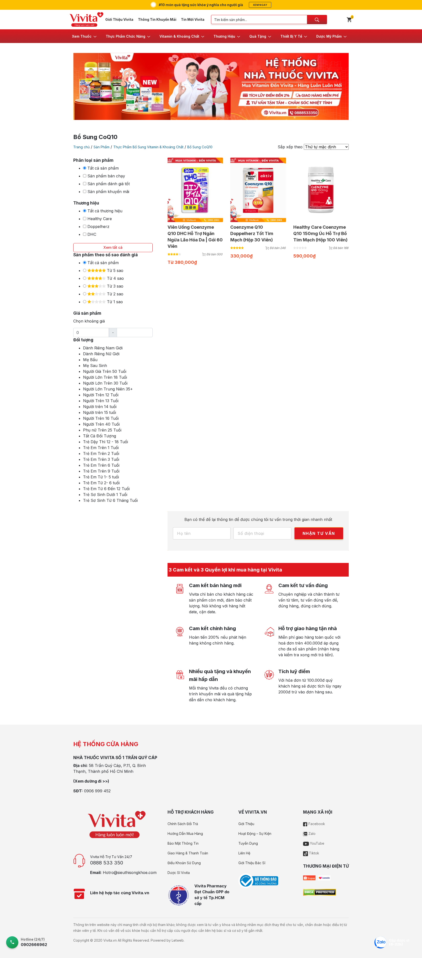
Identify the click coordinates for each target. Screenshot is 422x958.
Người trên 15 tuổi (99, 412)
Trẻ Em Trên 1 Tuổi (101, 447)
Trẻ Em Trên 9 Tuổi (101, 471)
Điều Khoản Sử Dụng (184, 863)
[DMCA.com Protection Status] (319, 891)
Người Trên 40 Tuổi (101, 424)
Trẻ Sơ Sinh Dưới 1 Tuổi (105, 494)
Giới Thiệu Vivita (119, 19)
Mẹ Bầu (90, 359)
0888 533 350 (106, 863)
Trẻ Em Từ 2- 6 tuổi (101, 482)
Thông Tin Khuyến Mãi (157, 19)
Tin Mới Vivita (192, 19)
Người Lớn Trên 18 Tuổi (105, 377)
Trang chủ (81, 147)
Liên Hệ (244, 853)
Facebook (316, 824)
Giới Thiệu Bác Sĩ (251, 863)
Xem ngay (260, 4)
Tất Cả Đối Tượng (99, 435)
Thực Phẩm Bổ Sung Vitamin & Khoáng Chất (148, 147)
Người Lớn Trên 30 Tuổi (105, 383)
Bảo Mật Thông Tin (183, 843)
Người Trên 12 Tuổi (100, 394)
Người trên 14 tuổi (99, 406)
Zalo (311, 833)
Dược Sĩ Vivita (179, 873)
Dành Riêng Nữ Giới (101, 353)
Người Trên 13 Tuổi (100, 400)
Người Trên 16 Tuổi (101, 418)
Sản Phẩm (101, 147)
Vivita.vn (110, 940)
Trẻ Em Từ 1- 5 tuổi (101, 476)
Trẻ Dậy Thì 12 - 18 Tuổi (105, 441)
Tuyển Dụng (248, 843)
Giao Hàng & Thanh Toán (188, 853)
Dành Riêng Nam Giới (103, 347)
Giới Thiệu (246, 824)
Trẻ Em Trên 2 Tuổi (101, 453)
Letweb (178, 940)
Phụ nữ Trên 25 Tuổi (102, 430)
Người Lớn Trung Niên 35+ (108, 389)
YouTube (316, 843)
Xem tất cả (113, 247)
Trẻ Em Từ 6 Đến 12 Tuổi (106, 488)
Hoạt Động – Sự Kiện (254, 833)
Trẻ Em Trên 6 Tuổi (101, 465)
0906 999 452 (97, 790)
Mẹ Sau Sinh (95, 365)
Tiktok (313, 853)
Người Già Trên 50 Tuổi (104, 371)
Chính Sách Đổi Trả (183, 824)
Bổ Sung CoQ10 (199, 147)
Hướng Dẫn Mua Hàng (185, 833)
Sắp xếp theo (290, 146)
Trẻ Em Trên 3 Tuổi (101, 459)
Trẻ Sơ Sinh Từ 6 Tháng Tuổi (110, 500)
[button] (85, 36)
